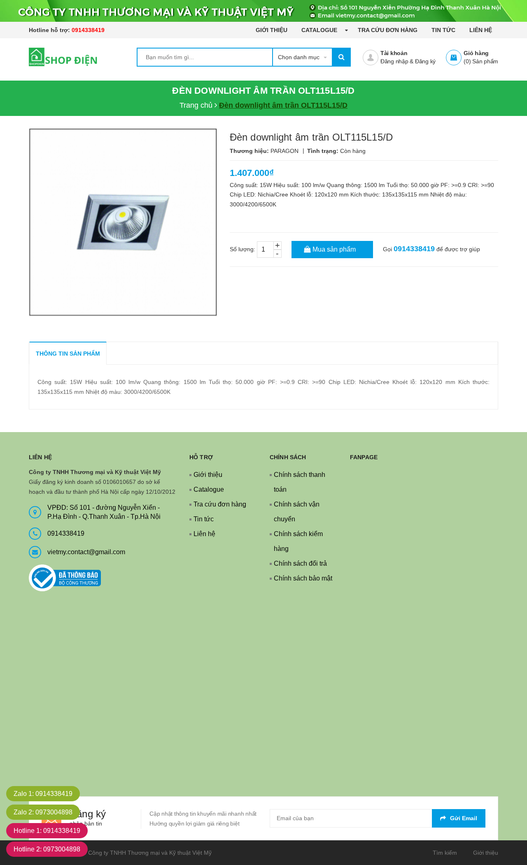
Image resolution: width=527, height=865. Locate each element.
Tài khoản (394, 53)
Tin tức (443, 30)
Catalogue (320, 30)
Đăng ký (425, 61)
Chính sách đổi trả (300, 563)
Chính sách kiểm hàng (298, 541)
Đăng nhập (394, 61)
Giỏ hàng (476, 53)
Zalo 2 (43, 812)
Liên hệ (480, 30)
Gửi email (463, 818)
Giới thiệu (271, 30)
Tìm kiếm (445, 852)
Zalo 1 (43, 793)
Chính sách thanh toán (299, 482)
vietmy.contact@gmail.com (86, 551)
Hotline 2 (47, 849)
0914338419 (88, 30)
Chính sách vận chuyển (296, 512)
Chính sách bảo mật (303, 578)
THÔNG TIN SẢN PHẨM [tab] (68, 353)
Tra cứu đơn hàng (387, 30)
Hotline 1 (47, 830)
